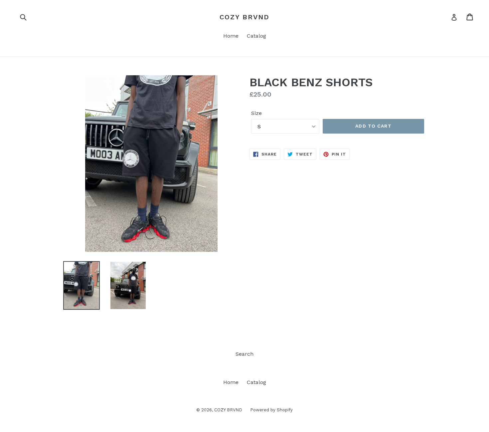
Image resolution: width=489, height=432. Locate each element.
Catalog (256, 36)
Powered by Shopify (271, 409)
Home (231, 36)
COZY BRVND (244, 17)
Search (244, 354)
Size (256, 113)
